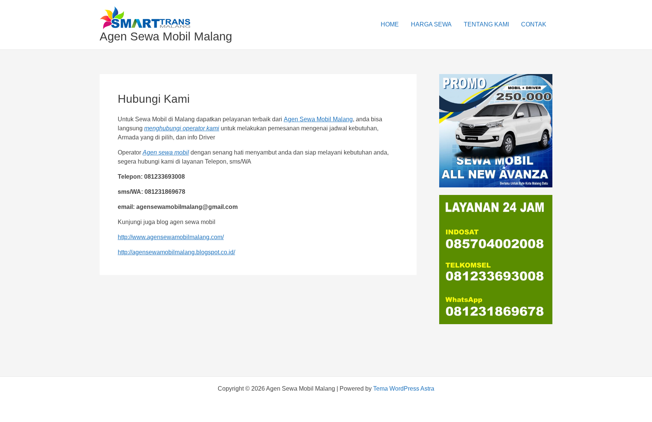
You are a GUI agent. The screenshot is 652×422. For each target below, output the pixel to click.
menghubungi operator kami (181, 128)
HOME (390, 24)
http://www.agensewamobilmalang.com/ (171, 237)
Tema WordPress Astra (403, 388)
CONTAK (533, 24)
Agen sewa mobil (166, 152)
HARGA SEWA (431, 24)
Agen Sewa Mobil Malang (166, 36)
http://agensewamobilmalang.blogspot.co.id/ (176, 252)
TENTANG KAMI (486, 24)
